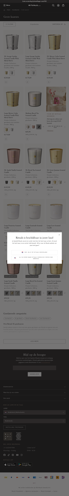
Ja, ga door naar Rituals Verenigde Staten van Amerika (36, 258)
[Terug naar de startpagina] (34, 5)
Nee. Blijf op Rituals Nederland (36, 252)
